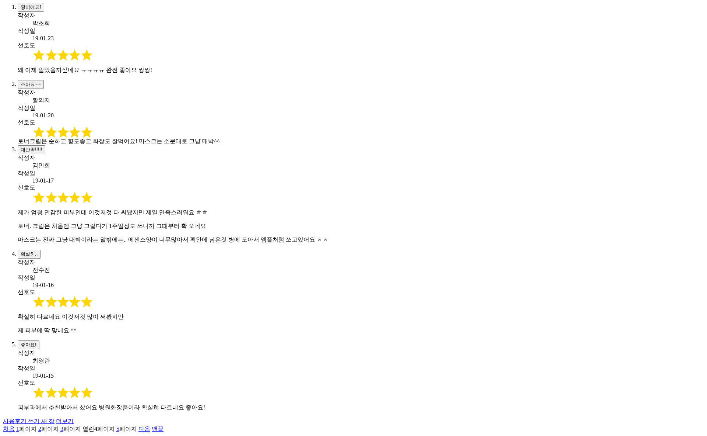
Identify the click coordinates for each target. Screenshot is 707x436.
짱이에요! (31, 7)
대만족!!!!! (31, 149)
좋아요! (28, 344)
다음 (144, 429)
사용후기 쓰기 (28, 421)
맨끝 (157, 429)
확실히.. (29, 254)
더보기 (65, 421)
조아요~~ (31, 84)
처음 (9, 429)
